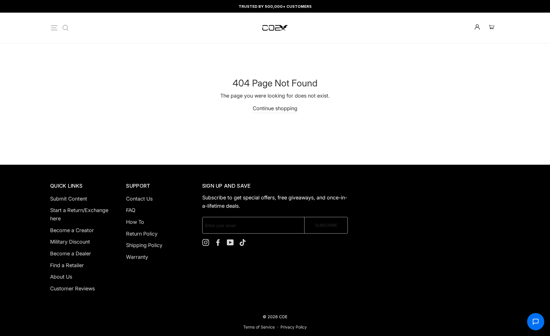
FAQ (130, 210)
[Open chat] (535, 321)
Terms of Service (259, 327)
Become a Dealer (70, 253)
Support (138, 186)
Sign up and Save (226, 186)
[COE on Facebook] (218, 242)
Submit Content (68, 199)
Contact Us (139, 199)
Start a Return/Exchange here (79, 214)
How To (135, 222)
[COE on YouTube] (230, 242)
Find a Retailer (67, 265)
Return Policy (142, 234)
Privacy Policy (293, 327)
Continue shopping (275, 108)
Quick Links (66, 186)
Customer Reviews (72, 288)
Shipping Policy (144, 245)
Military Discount (70, 242)
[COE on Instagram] (205, 242)
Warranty (137, 257)
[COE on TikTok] (242, 242)
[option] (275, 6)
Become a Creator (72, 230)
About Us (61, 277)
